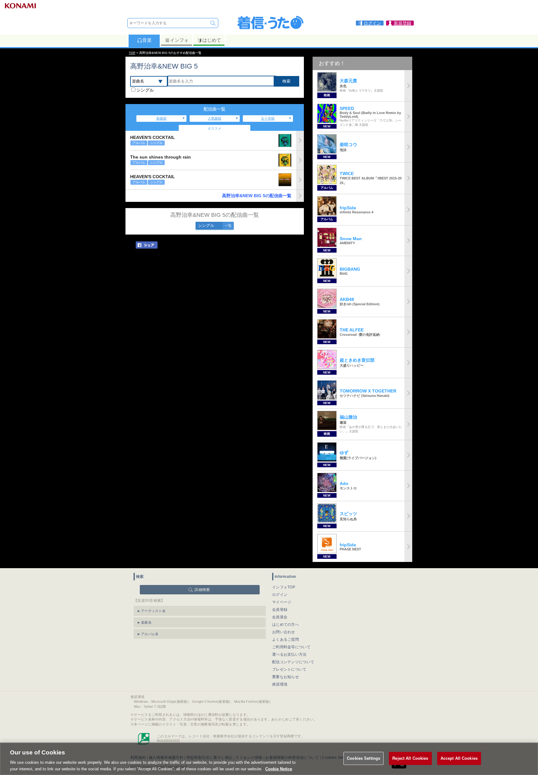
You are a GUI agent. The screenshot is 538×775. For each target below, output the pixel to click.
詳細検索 (202, 589)
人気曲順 (214, 118)
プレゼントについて (289, 669)
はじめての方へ (285, 624)
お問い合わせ (283, 632)
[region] (269, 759)
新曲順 (161, 118)
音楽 (147, 40)
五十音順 (268, 118)
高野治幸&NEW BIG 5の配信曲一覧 (256, 195)
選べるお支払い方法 (289, 654)
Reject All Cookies (410, 758)
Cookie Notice (278, 768)
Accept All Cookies (459, 758)
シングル (145, 90)
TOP (132, 53)
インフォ (179, 40)
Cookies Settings (363, 758)
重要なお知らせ (285, 677)
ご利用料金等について (291, 647)
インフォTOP (283, 587)
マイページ (281, 602)
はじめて (211, 40)
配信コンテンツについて (293, 662)
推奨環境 (279, 684)
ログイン (279, 594)
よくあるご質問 (285, 639)
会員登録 (279, 609)
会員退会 (279, 617)
